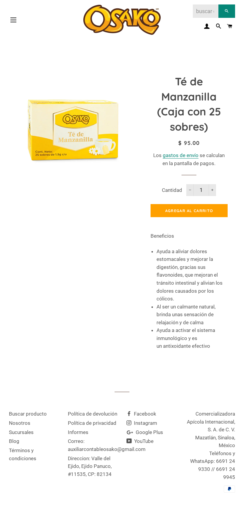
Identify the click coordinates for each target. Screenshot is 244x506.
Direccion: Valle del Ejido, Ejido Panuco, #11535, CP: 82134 (90, 466)
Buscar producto (28, 414)
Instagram (145, 423)
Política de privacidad (92, 423)
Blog (14, 441)
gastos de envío (180, 155)
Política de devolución (92, 414)
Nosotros (19, 423)
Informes (78, 432)
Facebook (144, 414)
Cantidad (172, 190)
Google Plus (148, 432)
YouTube (143, 441)
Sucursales (21, 432)
